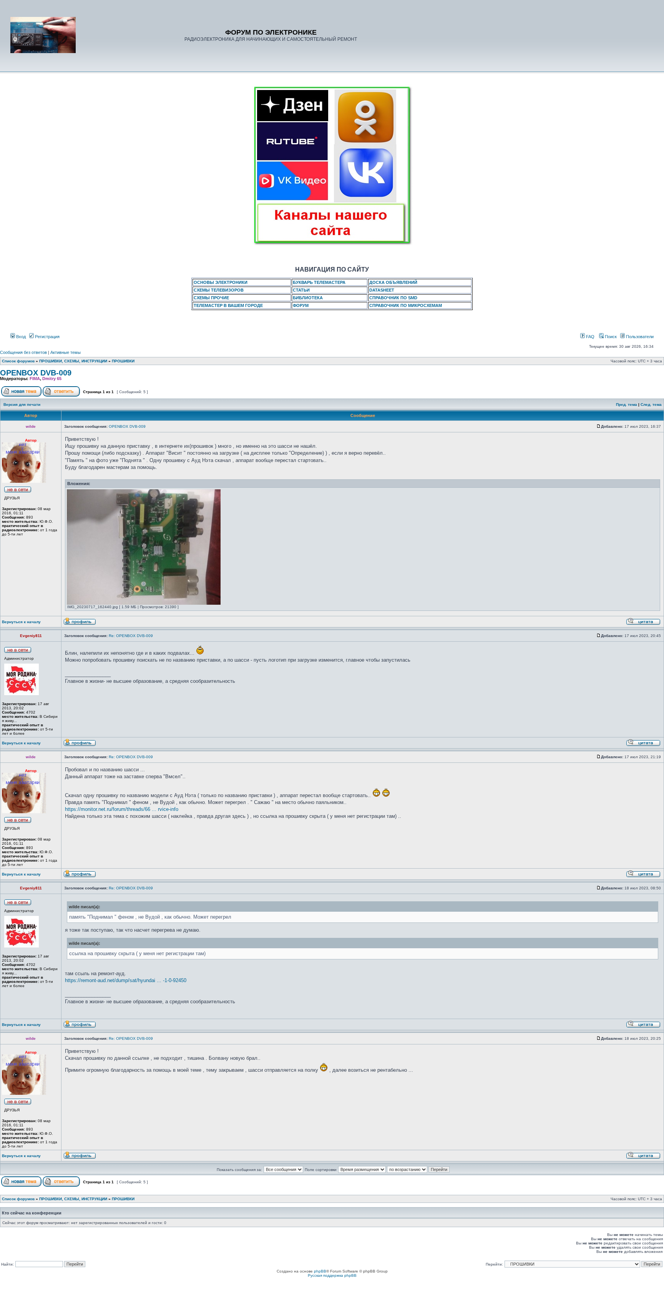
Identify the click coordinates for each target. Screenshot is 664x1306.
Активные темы (65, 352)
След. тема (651, 404)
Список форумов (18, 361)
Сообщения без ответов (23, 352)
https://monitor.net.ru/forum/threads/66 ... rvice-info (121, 809)
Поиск (610, 336)
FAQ (589, 336)
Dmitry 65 (51, 378)
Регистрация (47, 336)
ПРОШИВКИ (123, 361)
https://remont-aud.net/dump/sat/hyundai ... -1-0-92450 (125, 980)
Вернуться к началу (21, 622)
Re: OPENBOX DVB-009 (131, 636)
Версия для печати (21, 404)
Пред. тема (626, 404)
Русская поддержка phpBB (332, 1275)
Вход (20, 336)
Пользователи (639, 336)
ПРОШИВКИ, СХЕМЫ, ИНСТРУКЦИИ (73, 361)
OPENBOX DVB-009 (35, 373)
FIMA (35, 378)
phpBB (320, 1271)
